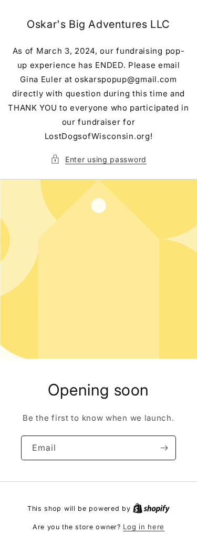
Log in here (143, 526)
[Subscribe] (163, 448)
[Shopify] (151, 508)
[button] (98, 159)
